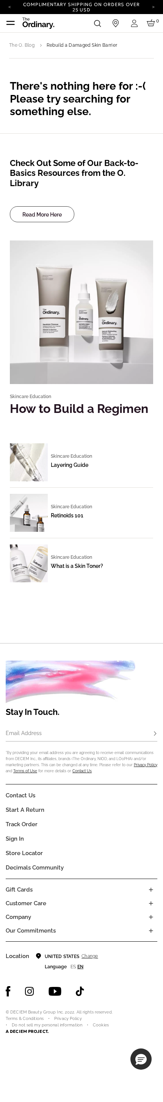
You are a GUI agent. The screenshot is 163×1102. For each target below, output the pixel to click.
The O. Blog (21, 45)
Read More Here (42, 215)
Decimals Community (35, 867)
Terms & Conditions (25, 1018)
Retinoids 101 (67, 515)
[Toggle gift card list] (151, 889)
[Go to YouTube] (55, 991)
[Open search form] (97, 23)
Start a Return (25, 809)
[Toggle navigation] (11, 23)
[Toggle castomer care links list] (151, 903)
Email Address (24, 733)
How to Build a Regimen (79, 409)
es (73, 966)
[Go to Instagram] (29, 991)
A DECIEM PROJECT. (27, 1031)
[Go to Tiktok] (80, 991)
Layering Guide (69, 465)
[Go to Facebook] (8, 991)
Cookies (101, 1025)
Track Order (22, 824)
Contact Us (82, 771)
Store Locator (24, 853)
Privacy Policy (145, 765)
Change (90, 956)
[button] (141, 1059)
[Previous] (9, 6)
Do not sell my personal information (47, 1025)
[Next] (153, 6)
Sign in (15, 838)
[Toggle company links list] (151, 917)
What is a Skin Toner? (77, 566)
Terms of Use (25, 771)
